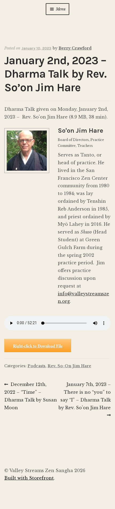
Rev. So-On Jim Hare (69, 365)
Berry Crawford (75, 48)
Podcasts (36, 365)
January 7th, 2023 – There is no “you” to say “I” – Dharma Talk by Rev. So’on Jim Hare (85, 395)
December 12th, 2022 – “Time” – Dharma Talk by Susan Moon (30, 395)
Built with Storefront (29, 478)
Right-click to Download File (38, 346)
